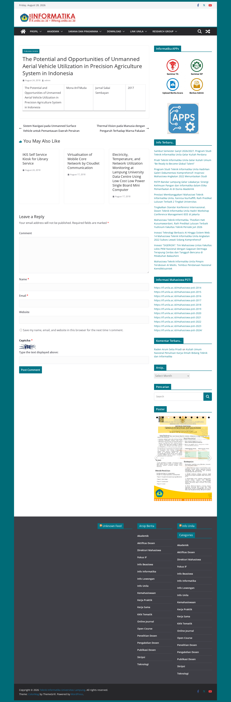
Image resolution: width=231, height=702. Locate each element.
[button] (40, 31)
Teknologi (143, 664)
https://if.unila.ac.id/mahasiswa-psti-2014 (177, 287)
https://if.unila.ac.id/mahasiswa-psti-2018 (177, 304)
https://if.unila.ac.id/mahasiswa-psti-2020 (177, 313)
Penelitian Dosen (147, 635)
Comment (25, 233)
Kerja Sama (143, 607)
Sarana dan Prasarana (83, 31)
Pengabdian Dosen (148, 642)
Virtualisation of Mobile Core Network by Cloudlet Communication (83, 161)
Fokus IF (142, 557)
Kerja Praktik (144, 600)
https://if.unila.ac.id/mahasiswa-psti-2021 (177, 317)
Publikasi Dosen (31, 51)
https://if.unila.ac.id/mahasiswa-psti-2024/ (178, 330)
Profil (34, 31)
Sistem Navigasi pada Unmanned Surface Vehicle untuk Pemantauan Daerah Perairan (51, 128)
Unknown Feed (112, 526)
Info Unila (142, 585)
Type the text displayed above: (38, 352)
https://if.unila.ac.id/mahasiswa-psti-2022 (177, 321)
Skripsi (141, 657)
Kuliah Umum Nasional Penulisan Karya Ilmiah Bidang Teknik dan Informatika (180, 353)
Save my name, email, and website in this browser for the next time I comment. (73, 330)
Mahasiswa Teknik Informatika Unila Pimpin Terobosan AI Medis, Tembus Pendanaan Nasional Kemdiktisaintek (182, 265)
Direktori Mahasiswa (149, 550)
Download (114, 31)
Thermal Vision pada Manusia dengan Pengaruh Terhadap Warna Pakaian (121, 128)
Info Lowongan (146, 578)
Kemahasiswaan (146, 593)
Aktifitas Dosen (146, 543)
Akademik (53, 31)
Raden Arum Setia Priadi (168, 349)
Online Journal (145, 621)
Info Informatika (146, 571)
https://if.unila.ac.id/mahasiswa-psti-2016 (177, 296)
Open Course (144, 628)
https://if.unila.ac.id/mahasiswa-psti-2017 (177, 300)
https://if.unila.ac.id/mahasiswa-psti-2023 (177, 326)
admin (47, 80)
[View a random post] (208, 31)
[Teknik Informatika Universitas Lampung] (23, 31)
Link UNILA (136, 31)
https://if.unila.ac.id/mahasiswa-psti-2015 (177, 291)
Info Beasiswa (145, 564)
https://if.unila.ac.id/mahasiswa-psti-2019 (177, 309)
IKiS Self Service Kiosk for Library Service (35, 159)
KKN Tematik (144, 614)
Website (24, 312)
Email (23, 296)
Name (24, 279)
